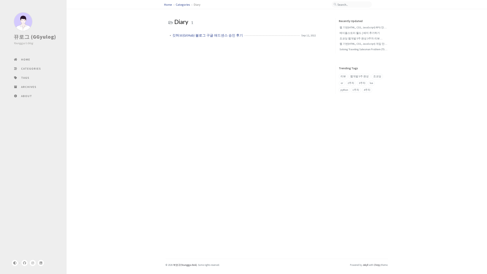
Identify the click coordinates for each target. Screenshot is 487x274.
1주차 (356, 90)
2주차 (351, 83)
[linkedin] (41, 263)
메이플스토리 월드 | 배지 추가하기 (360, 33)
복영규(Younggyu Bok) (185, 264)
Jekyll (365, 264)
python (344, 90)
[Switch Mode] (14, 263)
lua (371, 83)
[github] (24, 263)
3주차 (362, 83)
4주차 (367, 90)
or (342, 83)
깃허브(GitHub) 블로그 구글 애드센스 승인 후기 (207, 35)
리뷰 (343, 76)
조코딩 (377, 76)
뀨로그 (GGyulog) (35, 36)
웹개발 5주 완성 (359, 76)
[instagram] (32, 263)
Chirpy (377, 264)
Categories (183, 4)
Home (168, 4)
